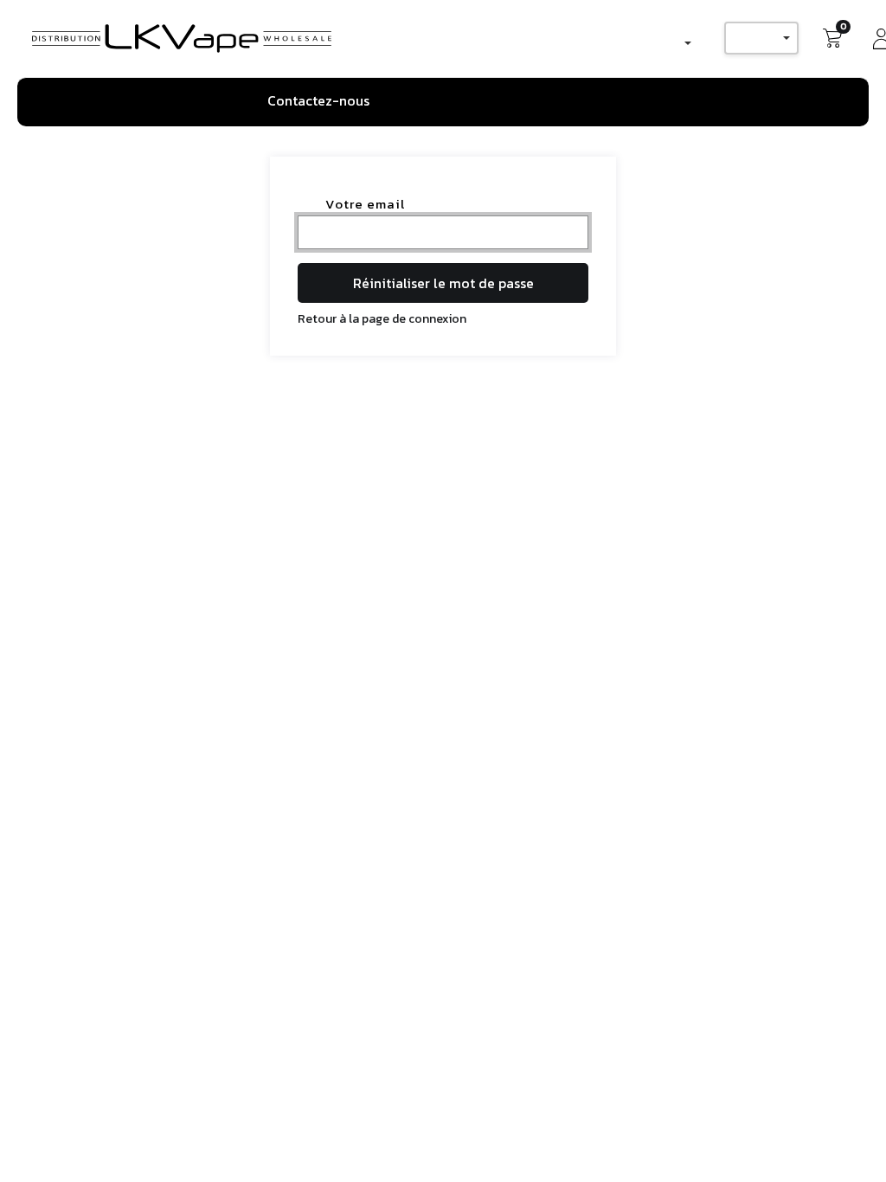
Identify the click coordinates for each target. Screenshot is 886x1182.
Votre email (365, 204)
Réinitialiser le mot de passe (443, 283)
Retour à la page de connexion (382, 319)
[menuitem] (324, 101)
